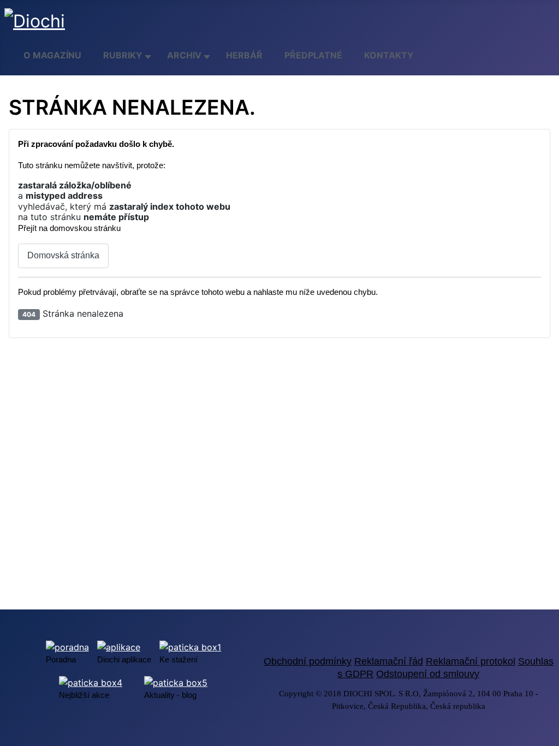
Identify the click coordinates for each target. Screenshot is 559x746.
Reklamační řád (388, 661)
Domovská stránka (63, 255)
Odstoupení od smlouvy (427, 673)
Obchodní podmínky (308, 661)
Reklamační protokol (470, 661)
